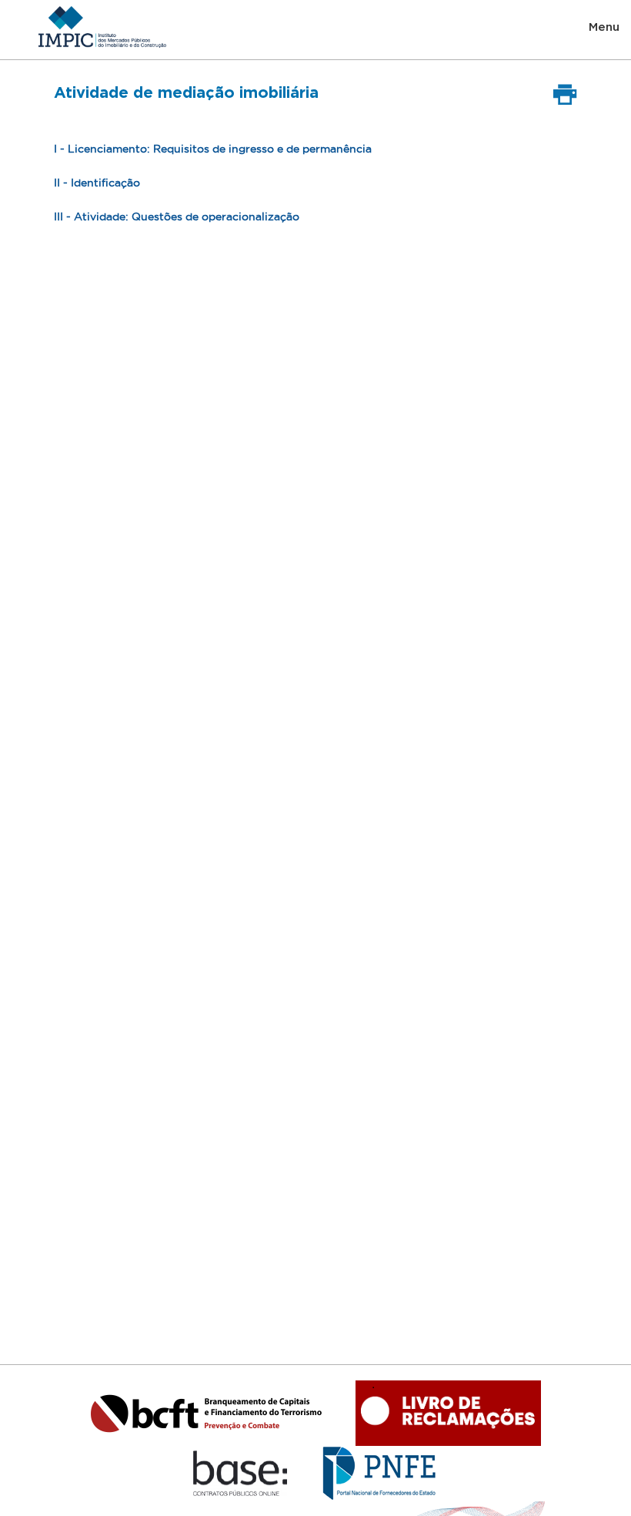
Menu (604, 26)
